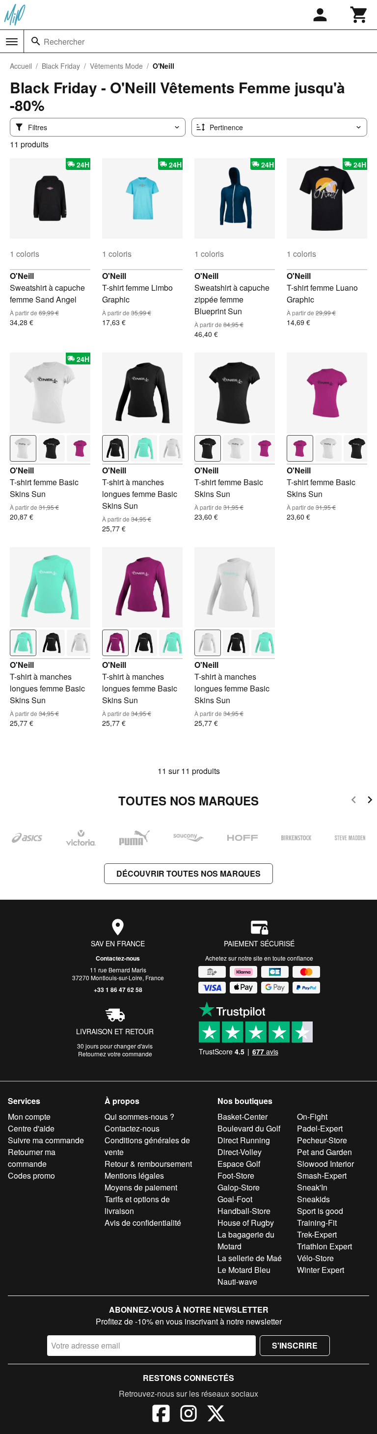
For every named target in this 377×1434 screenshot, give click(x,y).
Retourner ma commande (31, 1157)
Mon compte (29, 1116)
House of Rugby (245, 1222)
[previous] (354, 801)
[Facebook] (161, 1415)
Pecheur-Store (322, 1140)
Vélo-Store (315, 1258)
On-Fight (312, 1116)
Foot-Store (235, 1175)
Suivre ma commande (46, 1140)
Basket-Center (242, 1116)
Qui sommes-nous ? (139, 1116)
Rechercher (64, 41)
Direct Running (243, 1140)
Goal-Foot (234, 1199)
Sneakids (313, 1199)
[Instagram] (188, 1415)
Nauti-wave (237, 1281)
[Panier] (359, 15)
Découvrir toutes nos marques (188, 873)
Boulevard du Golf (248, 1128)
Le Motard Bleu (243, 1269)
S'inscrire (295, 1345)
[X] (216, 1415)
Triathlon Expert (324, 1246)
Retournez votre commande (115, 1053)
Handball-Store (243, 1210)
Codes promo (31, 1175)
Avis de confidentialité (143, 1222)
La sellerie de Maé (249, 1258)
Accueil (21, 66)
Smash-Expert (322, 1175)
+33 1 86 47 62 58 (118, 989)
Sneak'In (312, 1187)
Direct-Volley (239, 1152)
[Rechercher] (36, 41)
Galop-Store (238, 1187)
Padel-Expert (320, 1128)
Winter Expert (320, 1269)
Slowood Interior (325, 1163)
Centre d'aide (31, 1128)
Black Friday (61, 66)
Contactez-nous (118, 958)
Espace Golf (238, 1163)
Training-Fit (317, 1222)
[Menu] (12, 42)
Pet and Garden (324, 1152)
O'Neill (22, 275)
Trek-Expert (317, 1234)
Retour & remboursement (148, 1163)
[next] (370, 801)
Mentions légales (134, 1175)
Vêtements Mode (116, 66)
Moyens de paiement (141, 1187)
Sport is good (320, 1210)
